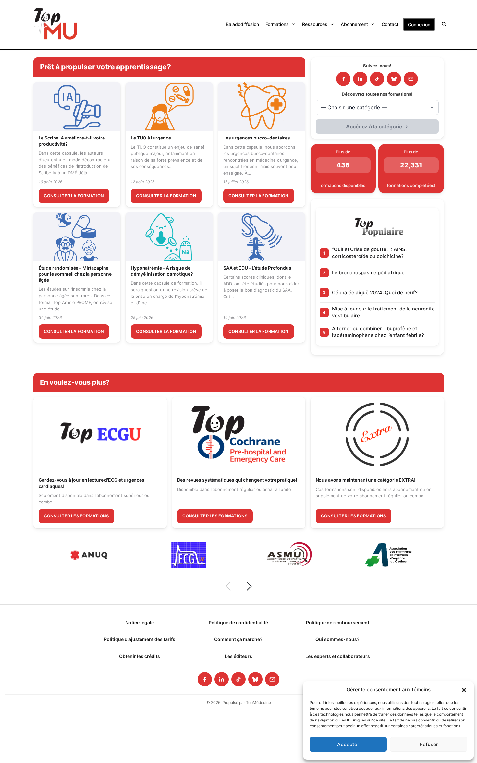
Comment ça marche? (238, 639)
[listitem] (205, 679)
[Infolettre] (411, 79)
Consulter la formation (74, 195)
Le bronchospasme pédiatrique (368, 273)
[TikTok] (377, 79)
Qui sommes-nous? (337, 639)
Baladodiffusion (242, 24)
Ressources (314, 24)
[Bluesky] (394, 79)
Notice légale (139, 622)
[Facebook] (343, 79)
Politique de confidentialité (238, 622)
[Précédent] (228, 586)
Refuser (429, 744)
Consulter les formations (76, 515)
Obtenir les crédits (139, 656)
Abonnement (354, 24)
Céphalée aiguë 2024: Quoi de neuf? (375, 292)
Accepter (348, 744)
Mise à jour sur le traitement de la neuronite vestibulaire (383, 312)
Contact (390, 24)
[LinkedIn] (360, 79)
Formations (277, 24)
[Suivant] (249, 586)
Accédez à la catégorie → (377, 126)
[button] (464, 689)
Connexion (419, 24)
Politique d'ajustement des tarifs (139, 639)
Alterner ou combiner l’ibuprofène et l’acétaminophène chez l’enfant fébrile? (378, 331)
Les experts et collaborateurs (337, 656)
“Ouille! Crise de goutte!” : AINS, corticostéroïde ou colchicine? (369, 252)
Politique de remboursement (337, 622)
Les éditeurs (238, 656)
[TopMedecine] (54, 24)
